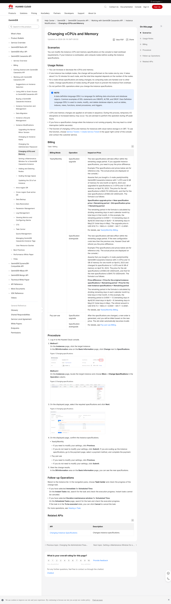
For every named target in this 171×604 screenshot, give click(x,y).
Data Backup (21, 199)
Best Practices (19, 250)
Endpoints (15, 328)
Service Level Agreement (21, 319)
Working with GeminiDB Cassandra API (23, 78)
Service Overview (18, 43)
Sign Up (157, 7)
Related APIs (148, 61)
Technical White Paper (20, 280)
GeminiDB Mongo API (19, 275)
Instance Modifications (25, 125)
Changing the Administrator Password (28, 145)
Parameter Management (25, 208)
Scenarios (147, 33)
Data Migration (21, 113)
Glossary (14, 310)
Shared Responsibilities (20, 315)
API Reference (17, 284)
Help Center (49, 20)
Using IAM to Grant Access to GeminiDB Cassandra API (26, 92)
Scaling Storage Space (27, 176)
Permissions (16, 333)
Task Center (20, 229)
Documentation (126, 7)
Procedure (147, 50)
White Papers (16, 324)
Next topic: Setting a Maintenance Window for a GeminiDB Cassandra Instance (115, 545)
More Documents (18, 289)
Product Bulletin (17, 38)
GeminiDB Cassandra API (21, 56)
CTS (17, 225)
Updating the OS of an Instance (27, 181)
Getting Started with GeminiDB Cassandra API (26, 71)
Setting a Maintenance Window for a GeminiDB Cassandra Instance (28, 161)
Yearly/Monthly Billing (109, 230)
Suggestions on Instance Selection (25, 85)
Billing (16, 65)
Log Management (23, 213)
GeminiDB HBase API (19, 271)
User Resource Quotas (25, 245)
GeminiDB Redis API (19, 47)
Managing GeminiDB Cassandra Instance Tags (25, 239)
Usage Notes (148, 38)
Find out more (98, 600)
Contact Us (113, 7)
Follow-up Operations (151, 56)
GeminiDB (61, 20)
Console (138, 7)
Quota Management (24, 234)
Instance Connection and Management (26, 107)
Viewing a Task (74, 508)
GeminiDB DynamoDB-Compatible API (20, 264)
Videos (14, 298)
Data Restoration (22, 204)
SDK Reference (17, 293)
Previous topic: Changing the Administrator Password (67, 545)
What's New (16, 34)
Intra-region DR (22, 188)
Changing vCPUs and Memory (27, 152)
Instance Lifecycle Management (23, 119)
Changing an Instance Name (27, 138)
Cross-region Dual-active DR (26, 193)
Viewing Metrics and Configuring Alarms (24, 218)
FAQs (16, 259)
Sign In (146, 7)
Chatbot (50, 573)
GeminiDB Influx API (19, 52)
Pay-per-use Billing (108, 325)
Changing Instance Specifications (63, 533)
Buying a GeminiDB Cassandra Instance (23, 100)
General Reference (18, 306)
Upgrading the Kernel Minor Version (27, 131)
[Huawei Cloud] (20, 6)
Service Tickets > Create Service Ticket (83, 132)
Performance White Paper (24, 254)
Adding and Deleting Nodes (26, 170)
